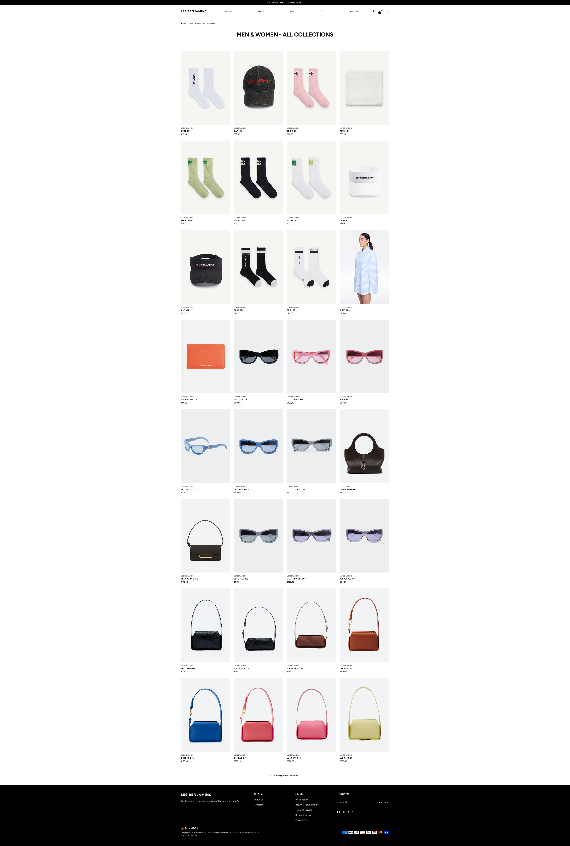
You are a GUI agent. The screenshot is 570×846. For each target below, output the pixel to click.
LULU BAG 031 (346, 758)
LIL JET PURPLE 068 (296, 579)
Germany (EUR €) (191, 828)
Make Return (301, 799)
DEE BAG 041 (240, 758)
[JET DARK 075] (258, 356)
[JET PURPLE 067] (364, 536)
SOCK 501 (185, 131)
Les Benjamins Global (204, 832)
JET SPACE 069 (241, 579)
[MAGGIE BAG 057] (258, 625)
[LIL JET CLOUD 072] (205, 446)
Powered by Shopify (189, 835)
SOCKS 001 (292, 220)
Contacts (258, 804)
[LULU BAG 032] (311, 715)
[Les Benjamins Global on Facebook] (339, 813)
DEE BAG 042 (187, 758)
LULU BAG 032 (294, 758)
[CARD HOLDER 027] (205, 356)
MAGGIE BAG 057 (242, 668)
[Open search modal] (375, 11)
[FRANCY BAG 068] (205, 536)
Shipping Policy (303, 815)
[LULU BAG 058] (205, 625)
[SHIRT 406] (364, 267)
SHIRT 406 (345, 310)
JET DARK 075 (240, 400)
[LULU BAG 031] (364, 715)
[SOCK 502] (258, 267)
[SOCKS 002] (258, 177)
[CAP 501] (258, 88)
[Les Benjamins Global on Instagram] (343, 813)
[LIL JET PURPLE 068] (311, 536)
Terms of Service (303, 810)
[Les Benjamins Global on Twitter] (353, 813)
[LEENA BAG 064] (364, 446)
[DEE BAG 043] (364, 625)
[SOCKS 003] (205, 177)
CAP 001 (344, 220)
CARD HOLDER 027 (190, 400)
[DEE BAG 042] (205, 715)
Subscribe (384, 802)
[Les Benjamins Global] (193, 11)
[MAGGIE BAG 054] (311, 625)
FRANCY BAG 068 (189, 579)
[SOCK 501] (205, 88)
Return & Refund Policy (306, 804)
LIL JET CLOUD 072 (190, 489)
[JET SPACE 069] (258, 536)
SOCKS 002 (239, 220)
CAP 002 (185, 310)
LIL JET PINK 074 (295, 400)
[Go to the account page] (387, 11)
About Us (258, 799)
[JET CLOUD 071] (258, 446)
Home (183, 24)
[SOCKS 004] (311, 88)
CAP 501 (238, 131)
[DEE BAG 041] (258, 715)
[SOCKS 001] (311, 177)
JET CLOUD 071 (241, 489)
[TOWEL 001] (364, 88)
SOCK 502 (238, 310)
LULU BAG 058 (188, 668)
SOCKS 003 (186, 220)
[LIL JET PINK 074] (311, 356)
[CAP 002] (205, 267)
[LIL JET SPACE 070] (311, 446)
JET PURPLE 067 (347, 579)
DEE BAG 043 (346, 668)
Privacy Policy (302, 820)
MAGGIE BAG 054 (295, 668)
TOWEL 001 (345, 131)
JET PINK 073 (346, 400)
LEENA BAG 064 (347, 489)
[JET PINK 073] (364, 356)
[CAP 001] (364, 177)
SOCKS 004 (292, 131)
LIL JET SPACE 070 (296, 489)
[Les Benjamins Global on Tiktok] (348, 813)
